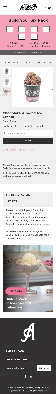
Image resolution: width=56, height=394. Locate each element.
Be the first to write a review (18, 150)
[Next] (52, 89)
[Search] (45, 8)
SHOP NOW (16, 291)
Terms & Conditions (16, 388)
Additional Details (17, 195)
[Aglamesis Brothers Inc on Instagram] (30, 377)
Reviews (11, 200)
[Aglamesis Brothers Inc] (28, 7)
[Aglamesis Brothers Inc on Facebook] (25, 377)
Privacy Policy (33, 388)
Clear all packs (34, 44)
